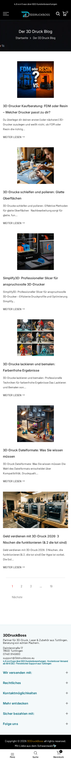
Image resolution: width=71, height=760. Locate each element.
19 (51, 586)
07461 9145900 (11, 654)
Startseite (22, 38)
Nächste (17, 597)
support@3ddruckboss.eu (19, 658)
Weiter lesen (12, 137)
